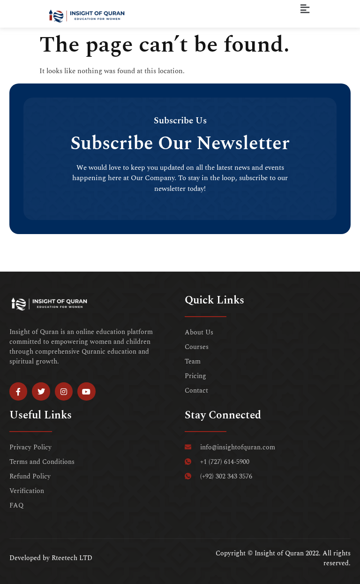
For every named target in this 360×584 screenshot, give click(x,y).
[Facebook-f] (18, 391)
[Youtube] (86, 391)
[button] (305, 9)
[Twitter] (41, 391)
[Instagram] (64, 391)
